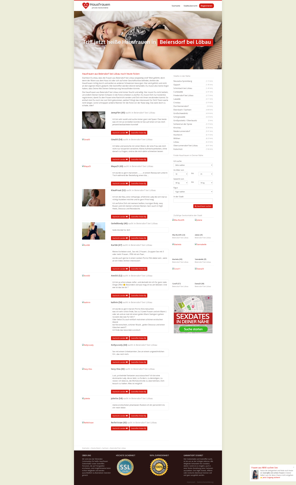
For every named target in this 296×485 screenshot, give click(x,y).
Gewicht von (178, 179)
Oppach (193, 84)
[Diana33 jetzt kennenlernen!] (204, 275)
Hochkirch (193, 135)
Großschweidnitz (193, 113)
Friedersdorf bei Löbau (193, 95)
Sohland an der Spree (193, 124)
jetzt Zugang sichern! (271, 477)
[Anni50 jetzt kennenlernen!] (93, 283)
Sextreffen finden (137, 133)
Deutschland (95, 448)
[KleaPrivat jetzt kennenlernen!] (93, 197)
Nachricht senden (119, 133)
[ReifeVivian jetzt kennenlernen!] (93, 430)
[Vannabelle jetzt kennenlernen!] (204, 250)
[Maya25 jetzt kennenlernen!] (93, 173)
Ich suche (177, 161)
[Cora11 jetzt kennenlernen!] (181, 275)
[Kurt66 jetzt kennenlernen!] (93, 252)
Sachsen (105, 448)
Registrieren (206, 6)
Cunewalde (193, 92)
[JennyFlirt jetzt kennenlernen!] (93, 120)
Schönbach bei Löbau (193, 88)
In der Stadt (178, 196)
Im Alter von (178, 170)
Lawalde (193, 99)
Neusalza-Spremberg (193, 81)
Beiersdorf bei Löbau (144, 112)
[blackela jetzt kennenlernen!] (181, 250)
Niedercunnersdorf (193, 131)
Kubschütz (193, 149)
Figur (175, 187)
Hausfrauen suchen (203, 206)
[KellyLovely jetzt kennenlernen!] (93, 352)
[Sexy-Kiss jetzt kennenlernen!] (93, 376)
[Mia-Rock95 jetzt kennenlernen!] (181, 226)
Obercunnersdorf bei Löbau (193, 145)
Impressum (191, 482)
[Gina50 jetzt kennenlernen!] (93, 147)
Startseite (176, 6)
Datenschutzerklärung (205, 482)
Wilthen (193, 138)
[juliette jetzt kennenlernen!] (93, 406)
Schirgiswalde (193, 117)
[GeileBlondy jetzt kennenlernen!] (93, 231)
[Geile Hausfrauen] (96, 5)
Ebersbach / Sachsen (193, 109)
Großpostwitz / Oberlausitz (193, 120)
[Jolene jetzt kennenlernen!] (204, 226)
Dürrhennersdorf (193, 106)
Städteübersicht (190, 6)
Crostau (193, 102)
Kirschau (193, 127)
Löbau (193, 142)
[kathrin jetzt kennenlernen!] (93, 309)
